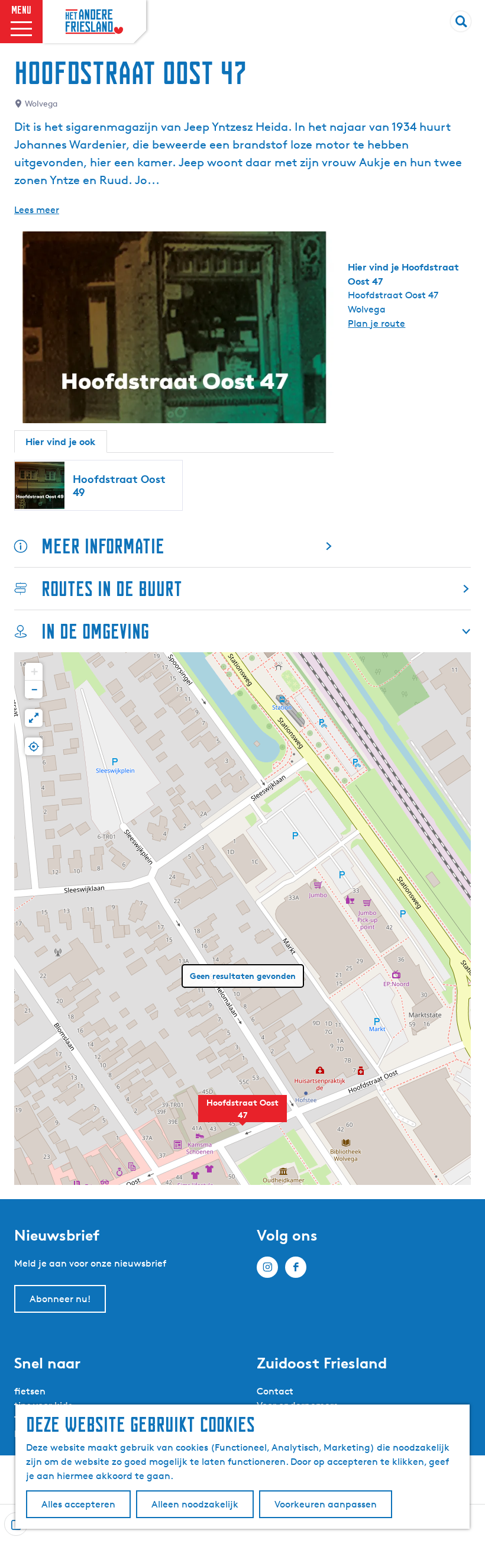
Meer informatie (102, 546)
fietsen (30, 1391)
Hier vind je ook (60, 441)
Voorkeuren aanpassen (325, 1504)
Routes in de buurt (111, 588)
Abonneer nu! (60, 1298)
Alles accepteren (78, 1504)
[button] (242, 1115)
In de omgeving (95, 631)
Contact (275, 1391)
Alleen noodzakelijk (194, 1504)
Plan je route (376, 323)
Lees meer (36, 209)
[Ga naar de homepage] (94, 22)
